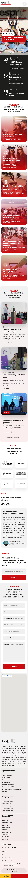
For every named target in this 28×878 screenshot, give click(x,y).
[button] (24, 50)
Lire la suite (6, 343)
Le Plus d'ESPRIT (6, 782)
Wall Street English (7, 836)
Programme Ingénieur (7, 801)
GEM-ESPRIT (5, 839)
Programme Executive (7, 808)
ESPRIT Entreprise (6, 829)
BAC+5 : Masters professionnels (10, 806)
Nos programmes (8, 797)
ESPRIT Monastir (6, 827)
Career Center (5, 834)
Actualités (4, 791)
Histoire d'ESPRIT (6, 777)
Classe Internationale (7, 810)
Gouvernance (5, 779)
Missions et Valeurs (7, 775)
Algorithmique (7, 321)
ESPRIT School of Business (8, 822)
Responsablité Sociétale (8, 786)
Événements (6, 412)
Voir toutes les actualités (12, 437)
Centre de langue (6, 832)
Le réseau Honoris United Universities (11, 789)
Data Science (7, 367)
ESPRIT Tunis (5, 820)
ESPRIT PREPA (5, 825)
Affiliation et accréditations (8, 784)
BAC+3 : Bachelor (6, 803)
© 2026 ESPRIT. (6, 869)
